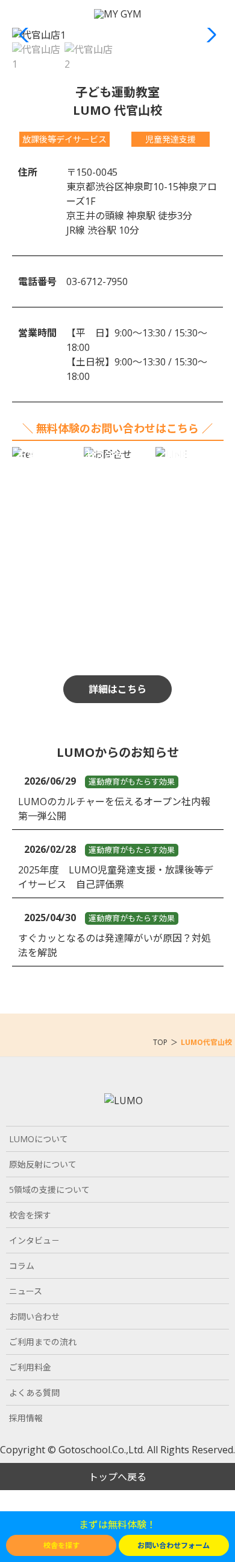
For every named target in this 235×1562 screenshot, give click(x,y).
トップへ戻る (117, 1476)
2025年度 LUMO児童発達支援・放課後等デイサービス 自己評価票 (115, 877)
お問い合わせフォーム (173, 1545)
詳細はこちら (117, 689)
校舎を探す (61, 1545)
